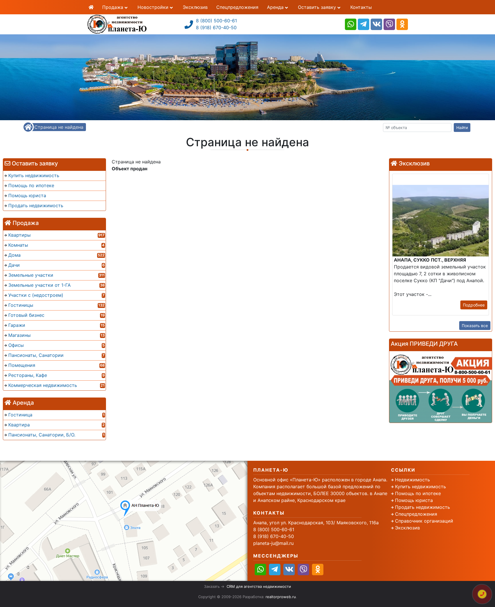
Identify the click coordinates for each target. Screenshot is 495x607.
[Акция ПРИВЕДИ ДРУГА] (440, 387)
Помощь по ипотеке (418, 493)
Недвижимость (412, 480)
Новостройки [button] (154, 7)
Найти (462, 127)
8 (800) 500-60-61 (216, 20)
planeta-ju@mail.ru (273, 543)
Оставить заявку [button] (317, 7)
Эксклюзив (195, 7)
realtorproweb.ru (281, 596)
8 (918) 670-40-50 (216, 27)
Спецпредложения (237, 7)
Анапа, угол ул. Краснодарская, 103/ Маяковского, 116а (316, 522)
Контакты (361, 7)
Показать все (475, 325)
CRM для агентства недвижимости (259, 586)
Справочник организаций (424, 521)
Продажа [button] (113, 7)
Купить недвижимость (420, 486)
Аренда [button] (276, 7)
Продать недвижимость (422, 507)
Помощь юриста (414, 500)
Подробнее (474, 304)
